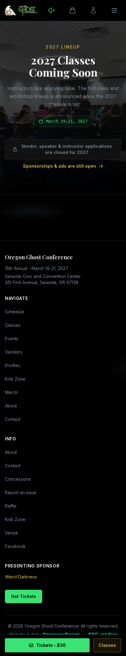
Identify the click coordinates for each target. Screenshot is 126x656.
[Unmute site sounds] (51, 10)
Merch (11, 392)
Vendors (13, 352)
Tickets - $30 (51, 645)
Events (11, 338)
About (11, 405)
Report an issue (20, 492)
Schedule (14, 311)
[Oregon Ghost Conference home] (21, 10)
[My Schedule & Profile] (93, 10)
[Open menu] (114, 10)
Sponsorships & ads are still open (59, 166)
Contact (12, 419)
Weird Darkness (21, 576)
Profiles (12, 365)
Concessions (18, 479)
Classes (12, 325)
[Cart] (72, 10)
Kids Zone (15, 378)
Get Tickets (23, 596)
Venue (11, 532)
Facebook (15, 546)
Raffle (11, 505)
